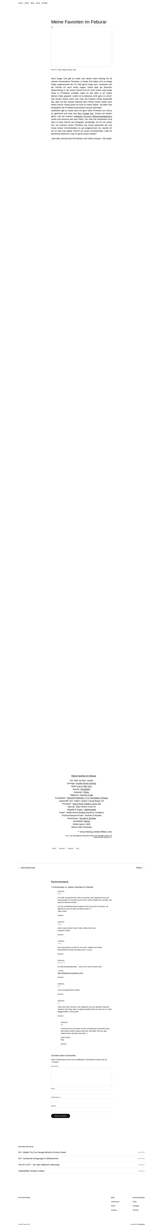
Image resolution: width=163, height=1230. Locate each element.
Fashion (70, 69)
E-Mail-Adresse (56, 1097)
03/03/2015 (61, 983)
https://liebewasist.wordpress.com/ (70, 973)
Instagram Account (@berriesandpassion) (93, 116)
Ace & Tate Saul (84, 786)
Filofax (86, 792)
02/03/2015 (61, 960)
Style (74, 69)
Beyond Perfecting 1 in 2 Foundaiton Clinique (87, 798)
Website (53, 1106)
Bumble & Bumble (88, 818)
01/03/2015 (61, 891)
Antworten (61, 915)
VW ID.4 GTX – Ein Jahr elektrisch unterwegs (39, 1165)
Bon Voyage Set (85, 113)
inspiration (62, 848)
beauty (54, 848)
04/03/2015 (61, 1000)
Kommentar (55, 1066)
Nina (60, 69)
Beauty (65, 69)
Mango (87, 821)
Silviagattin (85, 789)
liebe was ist (61, 962)
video (77, 848)
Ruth (59, 986)
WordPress (141, 1224)
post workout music (28, 867)
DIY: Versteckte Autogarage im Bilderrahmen (38, 1158)
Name (53, 1088)
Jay (59, 1003)
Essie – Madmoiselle (86, 809)
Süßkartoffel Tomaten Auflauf (31, 1171)
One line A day (86, 795)
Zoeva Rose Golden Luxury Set (86, 804)
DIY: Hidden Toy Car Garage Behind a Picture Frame (42, 1152)
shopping (70, 848)
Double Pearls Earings (86, 783)
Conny (60, 943)
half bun (139, 867)
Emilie (59, 893)
